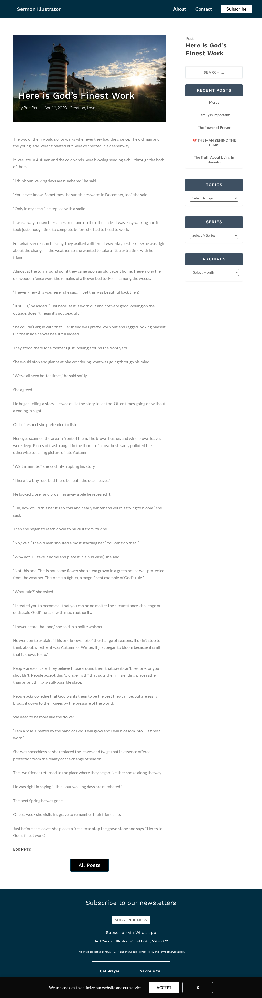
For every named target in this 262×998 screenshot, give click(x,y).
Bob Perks (32, 107)
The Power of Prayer (214, 127)
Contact (203, 9)
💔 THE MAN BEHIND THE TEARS (214, 142)
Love (91, 107)
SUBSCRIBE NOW (131, 919)
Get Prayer (109, 971)
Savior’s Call (151, 971)
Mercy (214, 102)
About (179, 9)
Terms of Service (168, 951)
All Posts (90, 865)
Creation (77, 107)
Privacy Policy (146, 951)
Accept (164, 987)
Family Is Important (214, 115)
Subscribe (236, 9)
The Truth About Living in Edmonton (214, 159)
